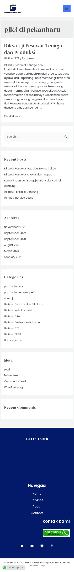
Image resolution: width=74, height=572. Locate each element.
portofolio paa (13, 286)
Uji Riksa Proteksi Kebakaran (22, 322)
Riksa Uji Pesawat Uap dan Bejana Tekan (30, 168)
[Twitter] (22, 545)
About (37, 506)
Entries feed (11, 375)
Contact (37, 513)
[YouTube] (32, 545)
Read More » (12, 116)
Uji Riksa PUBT (12, 334)
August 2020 (12, 245)
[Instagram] (52, 545)
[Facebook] (42, 545)
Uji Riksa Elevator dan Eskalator (23, 304)
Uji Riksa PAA (12, 316)
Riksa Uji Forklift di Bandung (21, 192)
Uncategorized (13, 340)
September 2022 (15, 233)
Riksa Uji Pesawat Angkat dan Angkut (28, 174)
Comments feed (15, 381)
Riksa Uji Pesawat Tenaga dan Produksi (33, 49)
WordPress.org (13, 387)
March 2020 (11, 251)
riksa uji (8, 298)
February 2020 (13, 257)
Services (37, 500)
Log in (7, 369)
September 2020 (15, 239)
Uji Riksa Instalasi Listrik (18, 197)
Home (37, 494)
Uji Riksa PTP (11, 58)
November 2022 (14, 227)
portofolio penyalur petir (19, 292)
